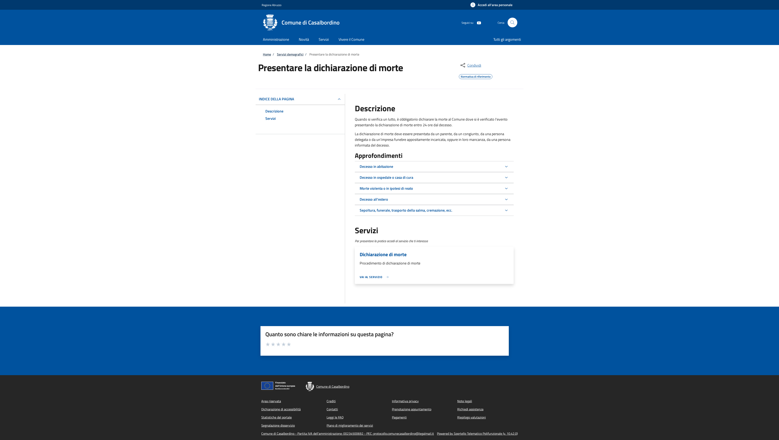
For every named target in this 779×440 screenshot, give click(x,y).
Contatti (332, 409)
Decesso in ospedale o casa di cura (386, 177)
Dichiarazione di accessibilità (281, 409)
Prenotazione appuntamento (411, 409)
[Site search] (512, 22)
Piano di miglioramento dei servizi (350, 425)
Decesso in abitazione (376, 166)
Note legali (464, 401)
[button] (491, 5)
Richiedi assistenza (470, 409)
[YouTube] (477, 22)
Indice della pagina (276, 99)
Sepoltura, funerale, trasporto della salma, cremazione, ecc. (406, 210)
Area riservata (271, 401)
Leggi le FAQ (335, 417)
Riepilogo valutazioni (471, 417)
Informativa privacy (405, 401)
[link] (375, 277)
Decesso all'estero (374, 199)
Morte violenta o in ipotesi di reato (386, 188)
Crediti (331, 401)
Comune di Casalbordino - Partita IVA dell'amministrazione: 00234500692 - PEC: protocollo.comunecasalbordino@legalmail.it (347, 433)
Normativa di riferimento (476, 76)
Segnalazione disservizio (278, 425)
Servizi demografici (290, 54)
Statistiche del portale (276, 417)
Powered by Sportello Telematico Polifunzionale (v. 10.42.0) (477, 433)
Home (267, 54)
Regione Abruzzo (271, 5)
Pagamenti (399, 417)
